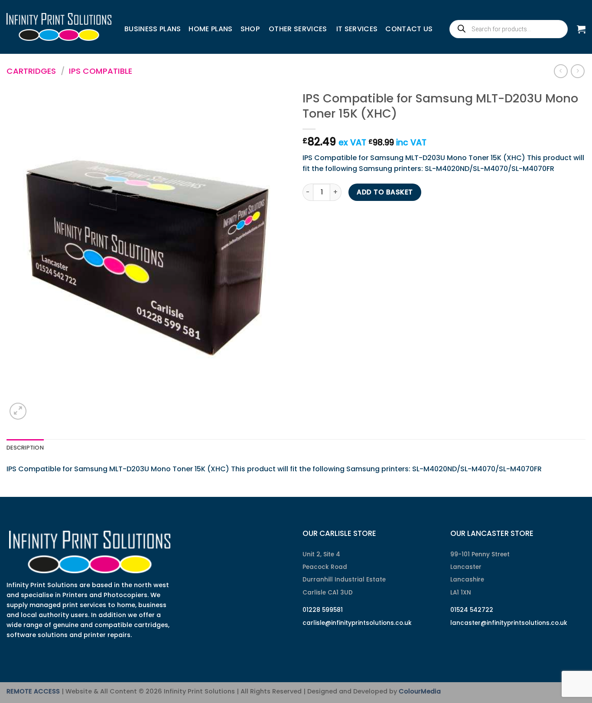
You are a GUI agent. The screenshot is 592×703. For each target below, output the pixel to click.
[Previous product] (577, 71)
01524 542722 (471, 610)
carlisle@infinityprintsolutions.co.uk (357, 623)
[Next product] (560, 71)
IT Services (357, 29)
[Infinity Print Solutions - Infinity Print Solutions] (59, 27)
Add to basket (385, 192)
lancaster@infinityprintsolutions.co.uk (508, 623)
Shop (250, 29)
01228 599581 (323, 610)
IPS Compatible (100, 71)
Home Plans (210, 29)
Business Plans (152, 29)
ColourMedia (420, 691)
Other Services (298, 29)
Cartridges (31, 71)
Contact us (409, 29)
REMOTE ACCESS (33, 691)
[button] (581, 29)
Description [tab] (25, 447)
